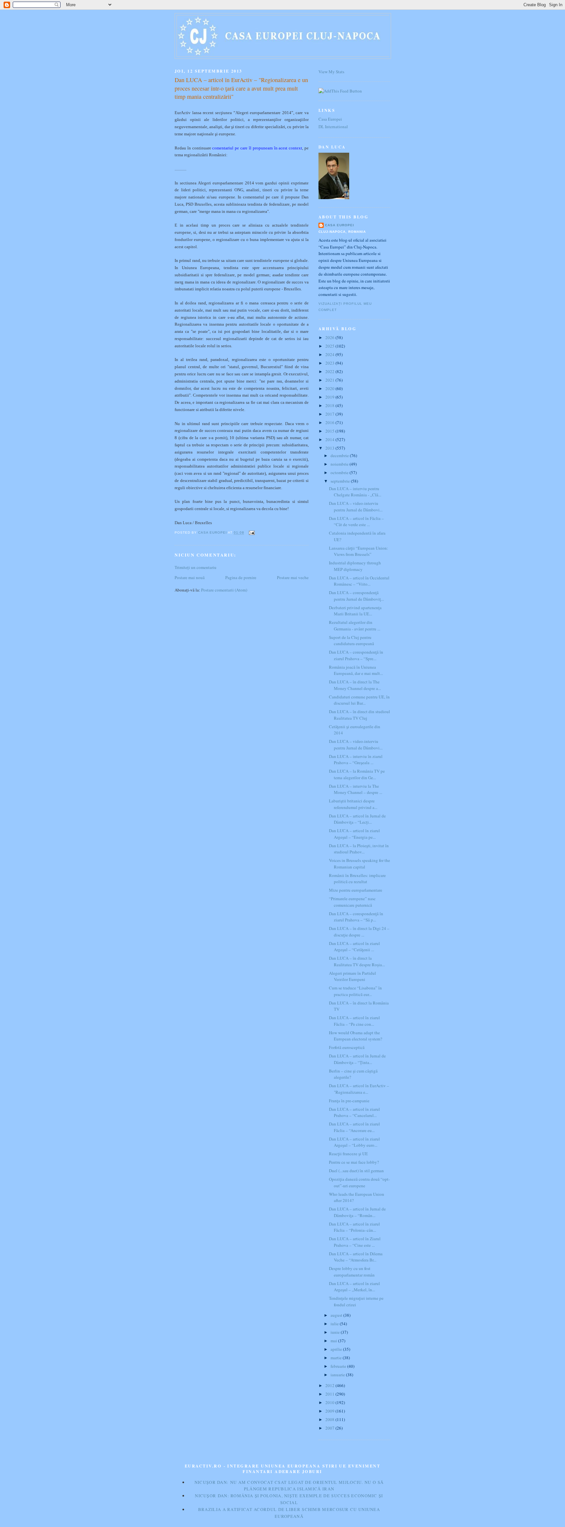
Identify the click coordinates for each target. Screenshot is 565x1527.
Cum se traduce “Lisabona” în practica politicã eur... (355, 991)
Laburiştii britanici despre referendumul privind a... (353, 804)
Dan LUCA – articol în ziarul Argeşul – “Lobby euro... (354, 1142)
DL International (333, 126)
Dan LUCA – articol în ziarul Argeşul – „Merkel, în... (354, 1286)
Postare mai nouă (190, 577)
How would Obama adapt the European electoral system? (355, 1036)
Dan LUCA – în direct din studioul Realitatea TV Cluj (359, 715)
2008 (330, 1419)
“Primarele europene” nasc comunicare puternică (352, 902)
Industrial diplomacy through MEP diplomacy (355, 566)
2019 (330, 397)
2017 (330, 414)
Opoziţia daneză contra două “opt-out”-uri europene (359, 1182)
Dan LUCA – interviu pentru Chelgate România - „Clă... (355, 492)
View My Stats (331, 72)
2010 (330, 1402)
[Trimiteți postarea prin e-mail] (251, 533)
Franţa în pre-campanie (349, 1101)
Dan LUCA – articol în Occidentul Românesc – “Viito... (359, 581)
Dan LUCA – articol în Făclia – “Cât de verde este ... (356, 521)
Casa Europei (330, 119)
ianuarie (338, 1375)
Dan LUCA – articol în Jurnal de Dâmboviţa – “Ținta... (357, 1059)
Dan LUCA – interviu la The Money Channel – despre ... (355, 789)
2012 (330, 1385)
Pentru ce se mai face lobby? (354, 1162)
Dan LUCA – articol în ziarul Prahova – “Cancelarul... (354, 1112)
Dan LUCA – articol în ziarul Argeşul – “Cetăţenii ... (354, 946)
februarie (339, 1366)
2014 (330, 439)
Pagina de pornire (240, 577)
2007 (330, 1428)
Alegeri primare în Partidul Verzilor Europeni (352, 976)
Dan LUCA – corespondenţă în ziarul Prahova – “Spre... (356, 655)
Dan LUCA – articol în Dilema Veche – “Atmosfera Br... (356, 1257)
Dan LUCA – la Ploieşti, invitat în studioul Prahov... (359, 849)
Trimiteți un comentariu (195, 567)
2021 (330, 380)
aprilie (337, 1349)
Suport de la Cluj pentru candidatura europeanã (351, 640)
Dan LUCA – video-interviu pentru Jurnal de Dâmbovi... (356, 506)
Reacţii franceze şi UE (348, 1154)
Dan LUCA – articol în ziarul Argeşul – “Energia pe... (354, 834)
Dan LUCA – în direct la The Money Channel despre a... (355, 685)
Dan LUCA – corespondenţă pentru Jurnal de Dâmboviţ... (356, 596)
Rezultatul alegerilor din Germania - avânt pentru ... (354, 625)
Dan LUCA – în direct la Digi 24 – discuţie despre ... (359, 931)
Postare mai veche (293, 577)
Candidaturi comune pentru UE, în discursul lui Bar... (359, 700)
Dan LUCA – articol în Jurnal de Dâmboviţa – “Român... (357, 1212)
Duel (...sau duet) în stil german (356, 1171)
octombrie (340, 472)
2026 (330, 337)
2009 (330, 1411)
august (337, 1315)
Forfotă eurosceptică (347, 1047)
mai (334, 1341)
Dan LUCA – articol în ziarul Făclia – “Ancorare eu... (354, 1127)
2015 (330, 431)
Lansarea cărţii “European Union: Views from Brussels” (358, 551)
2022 (330, 371)
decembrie (340, 455)
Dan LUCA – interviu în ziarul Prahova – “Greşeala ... (356, 759)
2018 (330, 405)
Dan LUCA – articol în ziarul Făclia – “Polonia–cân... (354, 1227)
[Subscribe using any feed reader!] (340, 91)
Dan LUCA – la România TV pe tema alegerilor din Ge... (357, 774)
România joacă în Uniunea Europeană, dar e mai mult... (356, 670)
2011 (330, 1394)
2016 (330, 422)
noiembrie (340, 464)
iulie (335, 1324)
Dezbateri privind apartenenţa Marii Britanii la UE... (355, 611)
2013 (330, 448)
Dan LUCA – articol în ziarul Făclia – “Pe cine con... (354, 1021)
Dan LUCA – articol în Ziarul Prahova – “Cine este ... (355, 1242)
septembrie (341, 481)
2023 (330, 363)
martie (337, 1358)
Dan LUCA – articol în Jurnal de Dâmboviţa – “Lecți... (357, 819)
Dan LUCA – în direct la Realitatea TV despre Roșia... (357, 961)
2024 (330, 354)
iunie (336, 1332)
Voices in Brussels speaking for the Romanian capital (359, 863)
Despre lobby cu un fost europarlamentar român (352, 1271)
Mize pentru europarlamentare (355, 890)
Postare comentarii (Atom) (224, 590)
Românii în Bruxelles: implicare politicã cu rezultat (357, 878)
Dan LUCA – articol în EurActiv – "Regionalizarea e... (359, 1089)
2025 (330, 346)
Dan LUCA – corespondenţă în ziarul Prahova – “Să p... (356, 917)
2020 (330, 388)
